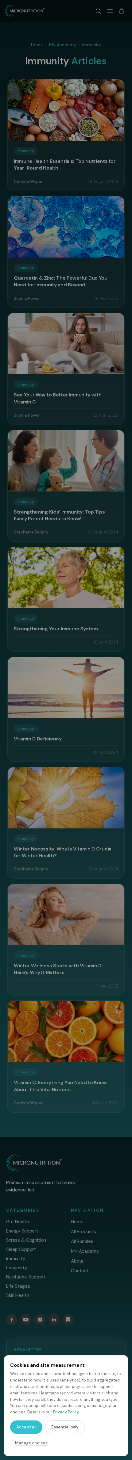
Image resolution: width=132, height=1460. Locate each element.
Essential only (65, 1427)
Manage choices (31, 1443)
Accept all (26, 1427)
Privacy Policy (66, 1412)
